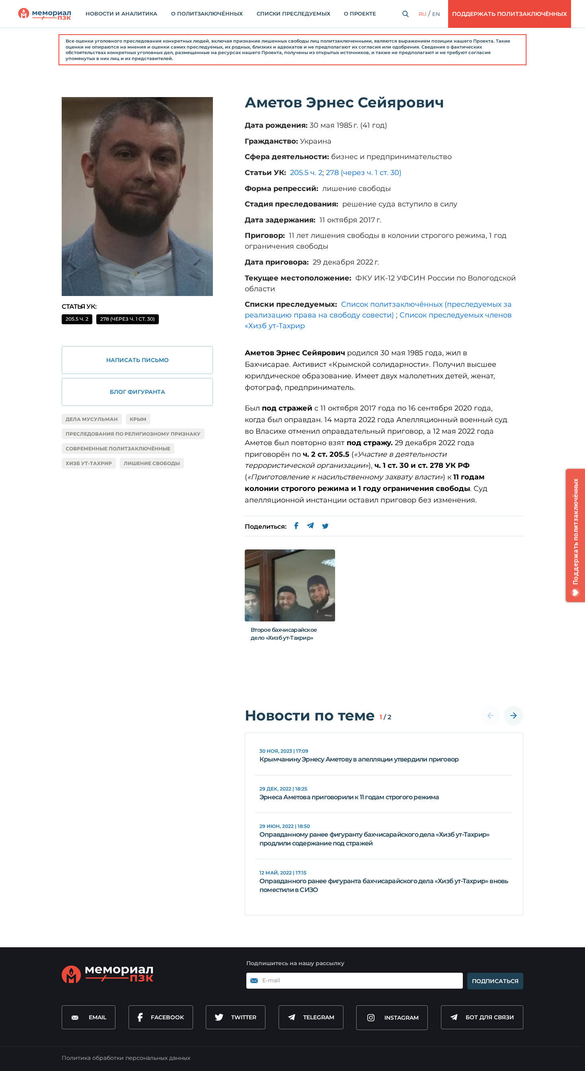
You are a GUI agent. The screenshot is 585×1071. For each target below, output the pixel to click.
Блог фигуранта (137, 391)
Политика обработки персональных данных (126, 1057)
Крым (138, 419)
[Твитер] (325, 526)
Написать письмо (137, 360)
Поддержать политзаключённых (509, 14)
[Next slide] (513, 715)
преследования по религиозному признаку (133, 434)
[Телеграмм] (310, 526)
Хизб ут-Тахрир (89, 463)
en (436, 14)
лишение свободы (152, 463)
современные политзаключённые (118, 449)
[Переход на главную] (44, 14)
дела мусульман (92, 419)
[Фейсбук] (296, 527)
